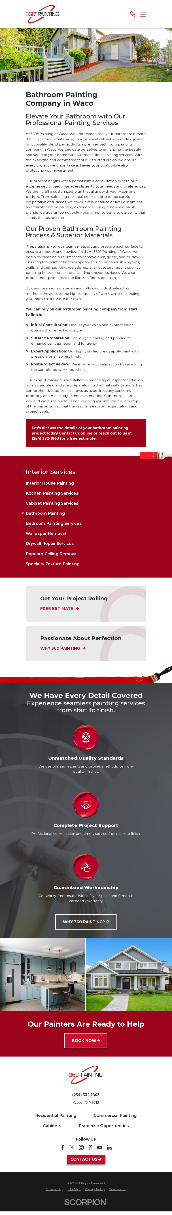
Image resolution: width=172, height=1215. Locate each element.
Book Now (84, 1040)
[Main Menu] (143, 14)
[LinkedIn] (109, 1147)
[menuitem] (86, 483)
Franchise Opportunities (104, 1125)
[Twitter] (72, 1147)
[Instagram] (81, 1147)
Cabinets (52, 1125)
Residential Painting (55, 1115)
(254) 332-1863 (86, 1095)
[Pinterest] (90, 1147)
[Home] (42, 14)
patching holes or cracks (47, 272)
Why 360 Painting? (84, 922)
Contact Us (84, 1159)
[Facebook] (62, 1147)
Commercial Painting (115, 1115)
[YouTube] (99, 1147)
